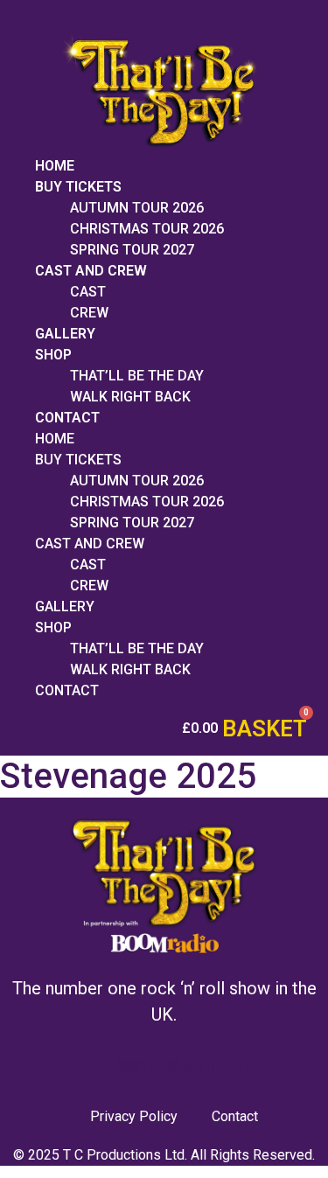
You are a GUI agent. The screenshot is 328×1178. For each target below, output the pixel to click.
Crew (89, 312)
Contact (67, 417)
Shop (53, 354)
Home (54, 165)
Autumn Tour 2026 (137, 207)
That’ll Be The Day (137, 375)
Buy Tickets (78, 186)
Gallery (65, 333)
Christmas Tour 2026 (147, 228)
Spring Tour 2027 (132, 249)
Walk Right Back (130, 396)
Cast (88, 291)
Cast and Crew (91, 270)
